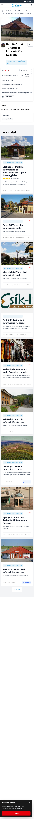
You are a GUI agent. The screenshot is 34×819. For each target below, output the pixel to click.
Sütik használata (17, 808)
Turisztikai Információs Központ (21, 11)
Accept (16, 813)
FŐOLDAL (6, 11)
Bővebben (17, 589)
